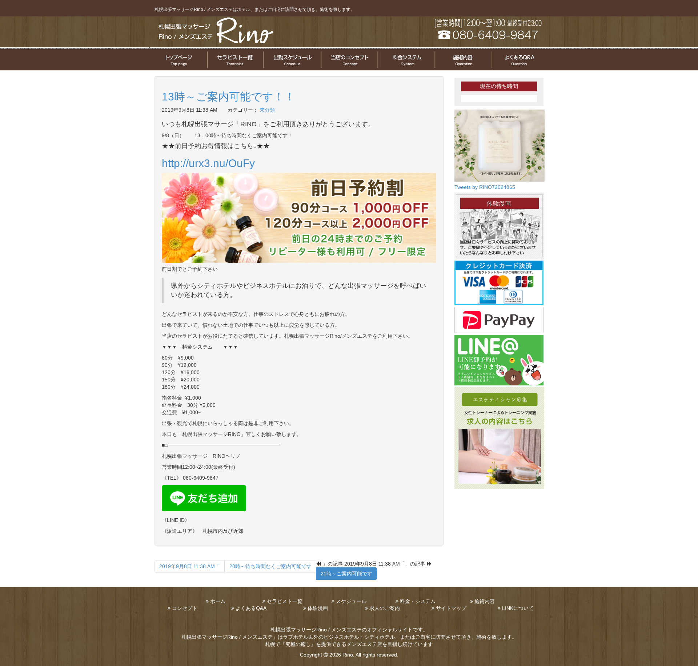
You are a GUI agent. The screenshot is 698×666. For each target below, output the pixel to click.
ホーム (217, 601)
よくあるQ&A (251, 608)
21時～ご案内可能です (346, 573)
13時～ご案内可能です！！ (228, 97)
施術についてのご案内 (462, 59)
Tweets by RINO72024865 (484, 187)
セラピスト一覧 (235, 59)
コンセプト (184, 608)
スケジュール (351, 601)
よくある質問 (520, 59)
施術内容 (484, 601)
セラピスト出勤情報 (292, 59)
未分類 (267, 110)
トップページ (178, 59)
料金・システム (418, 601)
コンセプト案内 (349, 59)
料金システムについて (405, 59)
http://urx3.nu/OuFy (210, 163)
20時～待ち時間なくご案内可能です (270, 566)
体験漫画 (318, 608)
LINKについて (518, 608)
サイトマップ (451, 608)
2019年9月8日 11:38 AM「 (189, 566)
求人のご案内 (384, 608)
